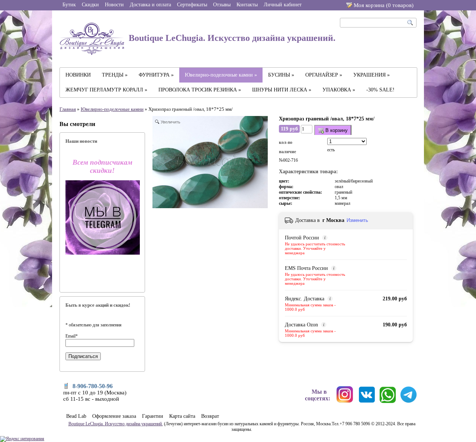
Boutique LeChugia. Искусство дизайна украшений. (230, 38)
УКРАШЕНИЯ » (371, 75)
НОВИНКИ (78, 75)
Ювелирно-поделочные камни (112, 109)
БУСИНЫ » (281, 75)
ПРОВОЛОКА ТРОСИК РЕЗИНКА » (199, 90)
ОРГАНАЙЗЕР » (323, 75)
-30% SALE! (380, 90)
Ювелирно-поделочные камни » (221, 75)
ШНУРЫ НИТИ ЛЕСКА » (281, 90)
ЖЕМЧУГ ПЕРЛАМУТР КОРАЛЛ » (106, 90)
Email (71, 336)
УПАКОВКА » (338, 90)
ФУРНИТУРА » (156, 75)
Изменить (357, 220)
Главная (68, 109)
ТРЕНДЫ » (115, 75)
